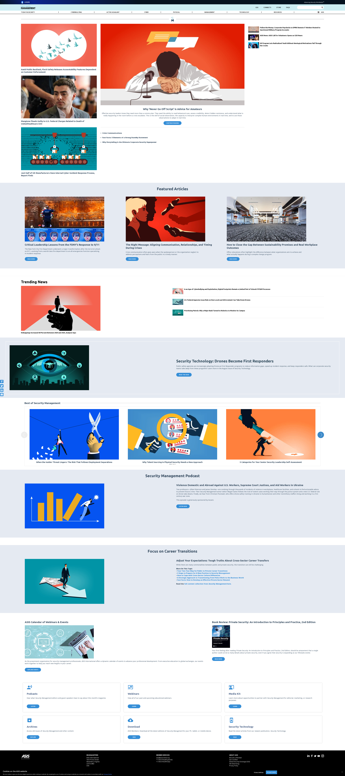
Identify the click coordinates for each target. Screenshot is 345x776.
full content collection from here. (208, 584)
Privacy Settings (258, 772)
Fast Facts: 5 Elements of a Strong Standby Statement (125, 137)
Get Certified (233, 760)
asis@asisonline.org (163, 758)
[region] (172, 772)
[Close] (342, 772)
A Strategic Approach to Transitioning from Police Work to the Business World (210, 578)
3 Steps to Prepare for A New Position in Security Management (203, 573)
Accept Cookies (271, 772)
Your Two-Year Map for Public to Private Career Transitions (202, 571)
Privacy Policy (233, 766)
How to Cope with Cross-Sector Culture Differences (198, 575)
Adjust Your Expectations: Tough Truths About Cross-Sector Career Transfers (222, 560)
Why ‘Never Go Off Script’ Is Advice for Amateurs (172, 109)
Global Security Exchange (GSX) (239, 762)
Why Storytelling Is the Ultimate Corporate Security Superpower (129, 142)
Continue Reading (172, 123)
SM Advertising (234, 764)
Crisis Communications (112, 133)
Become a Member (235, 758)
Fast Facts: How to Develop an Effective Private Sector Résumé (203, 580)
